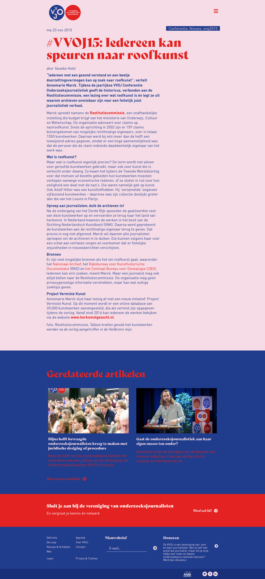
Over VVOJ (82, 542)
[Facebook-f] (210, 574)
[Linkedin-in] (215, 574)
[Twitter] (204, 574)
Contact (80, 546)
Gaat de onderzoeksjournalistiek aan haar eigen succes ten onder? (173, 441)
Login (50, 558)
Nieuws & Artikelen (58, 546)
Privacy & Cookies (87, 558)
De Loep (51, 542)
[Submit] (155, 548)
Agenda (80, 537)
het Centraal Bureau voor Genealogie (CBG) (120, 268)
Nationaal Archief (67, 263)
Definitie (52, 537)
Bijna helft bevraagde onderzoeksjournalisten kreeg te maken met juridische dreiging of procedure (87, 443)
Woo (49, 551)
